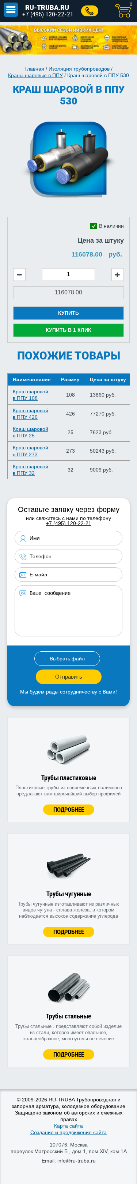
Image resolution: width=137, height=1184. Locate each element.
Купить (68, 313)
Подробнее (68, 809)
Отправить (68, 677)
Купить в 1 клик (68, 330)
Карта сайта (68, 1126)
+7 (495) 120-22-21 (47, 14)
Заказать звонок (89, 10)
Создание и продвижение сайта (68, 1132)
